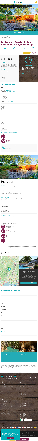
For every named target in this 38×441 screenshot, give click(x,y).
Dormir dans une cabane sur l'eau (25, 387)
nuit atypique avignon (19, 365)
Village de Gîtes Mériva (25, 36)
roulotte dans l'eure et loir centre (28, 247)
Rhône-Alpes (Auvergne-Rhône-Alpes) (10, 36)
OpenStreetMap (14, 285)
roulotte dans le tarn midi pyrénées (10, 365)
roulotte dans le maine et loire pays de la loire (8, 247)
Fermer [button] (10, 438)
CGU (22, 432)
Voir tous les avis (24, 73)
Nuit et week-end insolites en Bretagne (7, 387)
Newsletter (21, 404)
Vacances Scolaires (23, 412)
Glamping (2, 404)
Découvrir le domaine (28, 283)
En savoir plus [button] (14, 435)
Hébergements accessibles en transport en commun (9, 412)
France (2, 36)
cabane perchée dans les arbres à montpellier (19, 366)
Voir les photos (19, 28)
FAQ (22, 433)
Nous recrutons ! (22, 416)
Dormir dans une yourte (23, 392)
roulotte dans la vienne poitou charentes (7, 367)
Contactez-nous (27, 433)
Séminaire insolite (22, 413)
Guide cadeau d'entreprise (5, 413)
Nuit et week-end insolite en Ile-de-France (7, 392)
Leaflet (10, 285)
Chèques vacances (22, 407)
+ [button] (1, 256)
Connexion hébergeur (23, 414)
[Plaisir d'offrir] (36, 2)
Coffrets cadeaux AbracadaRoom (6, 414)
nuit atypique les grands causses (31, 366)
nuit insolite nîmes (11, 364)
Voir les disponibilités (22, 439)
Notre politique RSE (23, 408)
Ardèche (19, 36)
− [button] (1, 258)
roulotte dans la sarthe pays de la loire (20, 364)
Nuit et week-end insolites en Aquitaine (7, 386)
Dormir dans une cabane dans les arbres (26, 386)
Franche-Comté (3, 403)
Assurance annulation (23, 415)
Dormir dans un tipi (23, 394)
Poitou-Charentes (3, 405)
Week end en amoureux (5, 408)
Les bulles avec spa (4, 407)
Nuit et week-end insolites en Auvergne (7, 388)
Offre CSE (21, 406)
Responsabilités (27, 432)
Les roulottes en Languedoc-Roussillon (7, 406)
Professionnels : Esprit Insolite (24, 403)
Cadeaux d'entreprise (23, 405)
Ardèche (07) (24, 271)
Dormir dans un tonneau (23, 393)
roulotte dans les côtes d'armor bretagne (29, 365)
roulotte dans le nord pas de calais (6, 366)
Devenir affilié (32, 432)
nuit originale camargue (19, 247)
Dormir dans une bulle (23, 388)
